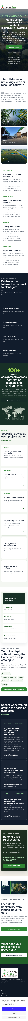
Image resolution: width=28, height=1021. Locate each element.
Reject (14, 1013)
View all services (6, 440)
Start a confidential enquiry (14, 955)
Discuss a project (14, 47)
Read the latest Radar (14, 929)
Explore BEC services (14, 52)
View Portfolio (5, 714)
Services (3, 993)
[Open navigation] (25, 6)
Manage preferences (14, 1017)
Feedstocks (4, 996)
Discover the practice (14, 865)
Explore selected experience (14, 400)
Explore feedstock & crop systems (14, 689)
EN (21, 1)
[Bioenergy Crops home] (8, 6)
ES (25, 1)
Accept (14, 1009)
